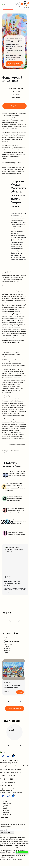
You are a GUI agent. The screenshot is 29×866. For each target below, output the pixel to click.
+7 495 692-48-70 (9, 760)
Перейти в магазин (14, 708)
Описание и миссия (16, 88)
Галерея (6, 807)
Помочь (6, 812)
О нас (5, 801)
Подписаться (5, 832)
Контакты (6, 810)
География (16, 91)
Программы (16, 94)
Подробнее (15, 106)
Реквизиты (7, 814)
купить (20, 692)
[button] (9, 701)
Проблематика (16, 98)
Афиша (5, 805)
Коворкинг (6, 809)
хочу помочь (16, 63)
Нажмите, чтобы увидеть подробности (10, 451)
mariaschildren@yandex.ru (8, 762)
